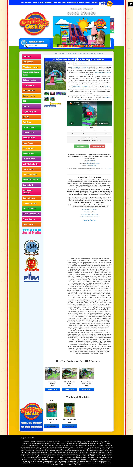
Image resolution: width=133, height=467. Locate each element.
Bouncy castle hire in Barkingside (34, 450)
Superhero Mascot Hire (93, 461)
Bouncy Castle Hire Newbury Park (58, 452)
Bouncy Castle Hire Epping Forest (97, 445)
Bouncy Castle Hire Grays (57, 447)
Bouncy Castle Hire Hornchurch (74, 449)
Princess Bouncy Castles (59, 461)
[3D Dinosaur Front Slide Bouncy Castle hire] (55, 75)
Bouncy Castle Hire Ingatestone (54, 450)
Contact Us (94, 2)
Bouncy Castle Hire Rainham (60, 454)
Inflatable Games (29, 90)
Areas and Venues (29, 219)
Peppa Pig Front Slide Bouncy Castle (60, 459)
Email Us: (82, 217)
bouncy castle (99, 72)
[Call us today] (81, 13)
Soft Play (26, 117)
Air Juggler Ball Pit (51, 419)
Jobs (59, 2)
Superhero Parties (29, 158)
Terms (64, 2)
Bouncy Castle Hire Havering (37, 449)
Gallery (87, 2)
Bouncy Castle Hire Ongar (44, 454)
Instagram (94, 209)
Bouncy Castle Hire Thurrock (63, 456)
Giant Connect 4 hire (69, 419)
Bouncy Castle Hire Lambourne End (90, 450)
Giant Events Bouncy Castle (51, 457)
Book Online (81, 146)
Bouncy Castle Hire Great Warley (74, 447)
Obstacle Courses (29, 96)
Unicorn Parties (28, 169)
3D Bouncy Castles (29, 80)
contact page (93, 165)
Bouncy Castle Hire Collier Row (42, 445)
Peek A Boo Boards (29, 208)
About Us (36, 2)
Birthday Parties (28, 185)
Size (76, 64)
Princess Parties (28, 153)
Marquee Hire (103, 457)
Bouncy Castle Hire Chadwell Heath (77, 443)
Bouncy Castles (28, 62)
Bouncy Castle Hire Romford (77, 454)
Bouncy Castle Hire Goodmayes (40, 447)
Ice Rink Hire (67, 457)
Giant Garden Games (30, 203)
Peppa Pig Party (76, 459)
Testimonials (48, 2)
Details (70, 64)
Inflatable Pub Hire (92, 457)
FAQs (55, 2)
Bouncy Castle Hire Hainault (93, 447)
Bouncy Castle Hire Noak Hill (77, 452)
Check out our (86, 209)
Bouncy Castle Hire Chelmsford (97, 443)
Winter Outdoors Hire (30, 179)
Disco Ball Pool (27, 457)
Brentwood (78, 88)
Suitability (83, 64)
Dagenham (71, 88)
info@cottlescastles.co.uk (92, 163)
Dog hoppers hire (37, 457)
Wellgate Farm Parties (78, 463)
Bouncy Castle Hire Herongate (55, 449)
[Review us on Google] (112, 23)
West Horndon (89, 463)
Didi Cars (93, 456)
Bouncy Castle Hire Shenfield (95, 454)
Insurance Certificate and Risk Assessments (36, 442)
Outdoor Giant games (43, 459)
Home (22, 2)
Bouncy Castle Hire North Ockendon (96, 452)
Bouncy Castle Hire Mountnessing (37, 452)
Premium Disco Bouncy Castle (43, 461)
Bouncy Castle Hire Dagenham (78, 445)
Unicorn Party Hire (48, 463)
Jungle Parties (28, 143)
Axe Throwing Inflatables (27, 191)
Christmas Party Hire (30, 174)
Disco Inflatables (29, 85)
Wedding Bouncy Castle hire (63, 463)
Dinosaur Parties (28, 132)
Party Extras (27, 122)
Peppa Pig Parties (29, 148)
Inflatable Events (29, 138)
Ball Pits (26, 106)
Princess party (81, 461)
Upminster (86, 88)
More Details (52, 389)
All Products (27, 56)
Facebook (92, 212)
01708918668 (92, 160)
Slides (25, 101)
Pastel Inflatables (29, 224)
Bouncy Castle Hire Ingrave (71, 450)
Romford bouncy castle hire (80, 86)
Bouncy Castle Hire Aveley (56, 442)
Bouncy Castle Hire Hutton (91, 449)
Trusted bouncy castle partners (33, 463)
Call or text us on (86, 214)
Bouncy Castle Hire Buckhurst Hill (56, 443)
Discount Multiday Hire (31, 214)
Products (28, 2)
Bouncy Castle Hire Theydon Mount (44, 456)
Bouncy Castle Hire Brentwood (37, 443)
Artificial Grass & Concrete (75, 2)
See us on (87, 212)
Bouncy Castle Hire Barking (73, 442)
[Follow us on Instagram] (112, 27)
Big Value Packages (29, 127)
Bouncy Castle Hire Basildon (90, 442)
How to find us (89, 220)
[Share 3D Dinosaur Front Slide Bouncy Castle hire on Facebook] (55, 106)
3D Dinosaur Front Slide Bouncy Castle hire (90, 53)
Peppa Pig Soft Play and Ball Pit (90, 459)
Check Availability (98, 146)
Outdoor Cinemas (29, 198)
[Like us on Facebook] (112, 20)
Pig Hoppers (103, 459)
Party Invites (70, 464)
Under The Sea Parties (30, 164)
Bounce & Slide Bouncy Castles (31, 73)
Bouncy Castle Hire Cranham (60, 445)
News (42, 2)
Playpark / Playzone (30, 111)
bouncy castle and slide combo (79, 67)
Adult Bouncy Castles (30, 67)
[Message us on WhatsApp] (112, 31)
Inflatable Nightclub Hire (79, 457)
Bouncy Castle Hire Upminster (81, 456)
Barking (107, 86)
